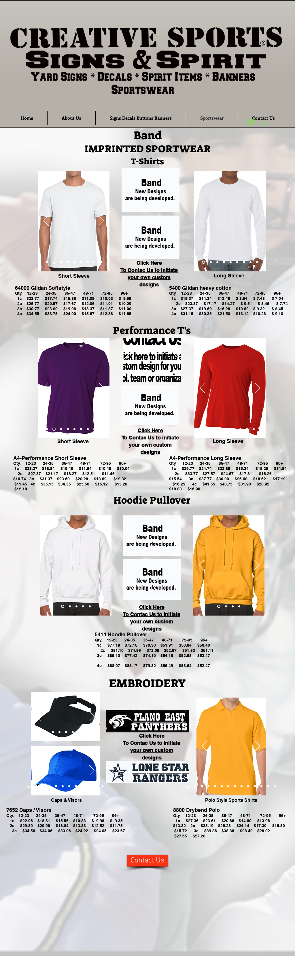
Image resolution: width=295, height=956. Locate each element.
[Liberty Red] (148, 373)
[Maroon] (68, 262)
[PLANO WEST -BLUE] (147, 774)
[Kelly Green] (81, 429)
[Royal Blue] (47, 262)
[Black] (74, 262)
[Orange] (101, 262)
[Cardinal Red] (233, 606)
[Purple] (94, 262)
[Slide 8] (76, 786)
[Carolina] (257, 262)
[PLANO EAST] (147, 723)
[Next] (101, 221)
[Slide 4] (49, 786)
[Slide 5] (56, 786)
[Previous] (46, 221)
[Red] (61, 262)
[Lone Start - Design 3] (150, 416)
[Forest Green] (244, 262)
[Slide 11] (96, 786)
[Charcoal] (225, 606)
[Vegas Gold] (68, 429)
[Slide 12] (102, 786)
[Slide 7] (69, 786)
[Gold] (237, 262)
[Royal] (47, 429)
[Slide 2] (155, 372)
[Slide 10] (89, 786)
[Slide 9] (93, 732)
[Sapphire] (81, 262)
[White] (54, 262)
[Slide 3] (43, 786)
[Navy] (224, 262)
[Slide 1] (150, 204)
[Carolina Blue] (234, 429)
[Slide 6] (63, 786)
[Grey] (88, 262)
